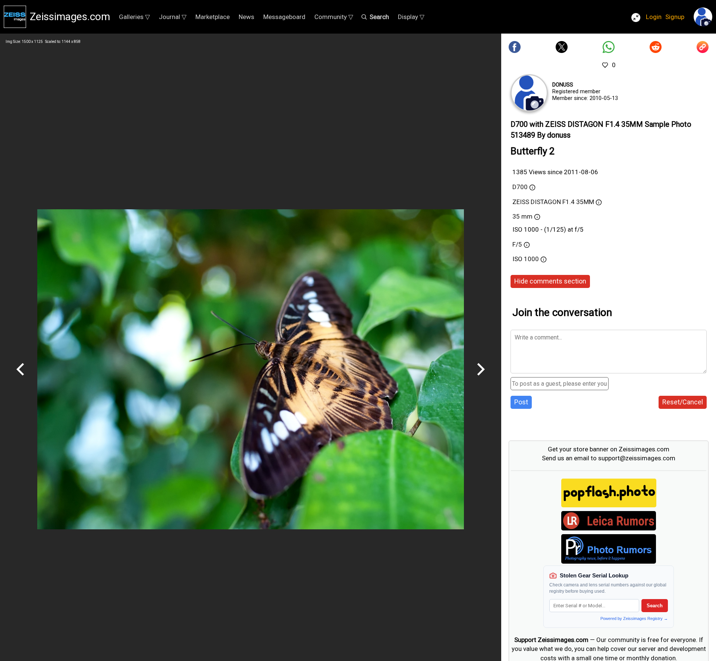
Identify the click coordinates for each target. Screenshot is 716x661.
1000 (532, 259)
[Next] (481, 378)
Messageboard (284, 17)
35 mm (522, 216)
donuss (562, 84)
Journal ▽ (172, 17)
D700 (520, 187)
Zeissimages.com (70, 16)
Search (655, 605)
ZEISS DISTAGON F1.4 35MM (553, 202)
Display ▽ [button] (411, 17)
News (246, 17)
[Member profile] (529, 93)
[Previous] (20, 378)
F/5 (517, 244)
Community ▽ (333, 17)
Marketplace (212, 17)
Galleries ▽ (134, 17)
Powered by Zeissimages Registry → (634, 618)
